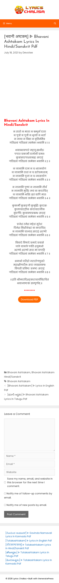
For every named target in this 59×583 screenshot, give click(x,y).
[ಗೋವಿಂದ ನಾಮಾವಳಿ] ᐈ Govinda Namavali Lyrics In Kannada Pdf (28, 534)
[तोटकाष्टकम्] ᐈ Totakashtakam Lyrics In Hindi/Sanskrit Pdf (28, 546)
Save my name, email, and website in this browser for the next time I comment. (30, 482)
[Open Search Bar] (55, 23)
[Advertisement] (29, 89)
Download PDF (29, 299)
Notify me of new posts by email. (27, 505)
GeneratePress (46, 578)
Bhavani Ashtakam (18, 372)
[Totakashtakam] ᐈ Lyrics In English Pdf (28, 540)
